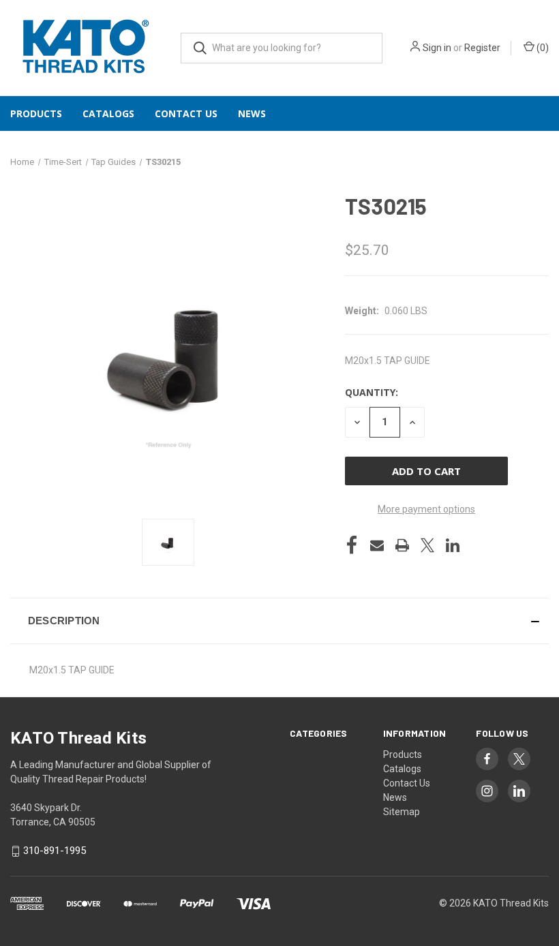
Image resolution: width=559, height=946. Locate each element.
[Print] (402, 545)
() (541, 47)
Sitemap (401, 811)
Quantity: (371, 392)
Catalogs (108, 113)
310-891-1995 (54, 850)
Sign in (437, 47)
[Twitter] (427, 545)
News (252, 113)
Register (482, 47)
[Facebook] (352, 545)
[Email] (377, 545)
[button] (279, 621)
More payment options (426, 509)
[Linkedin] (452, 545)
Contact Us (186, 113)
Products (36, 113)
